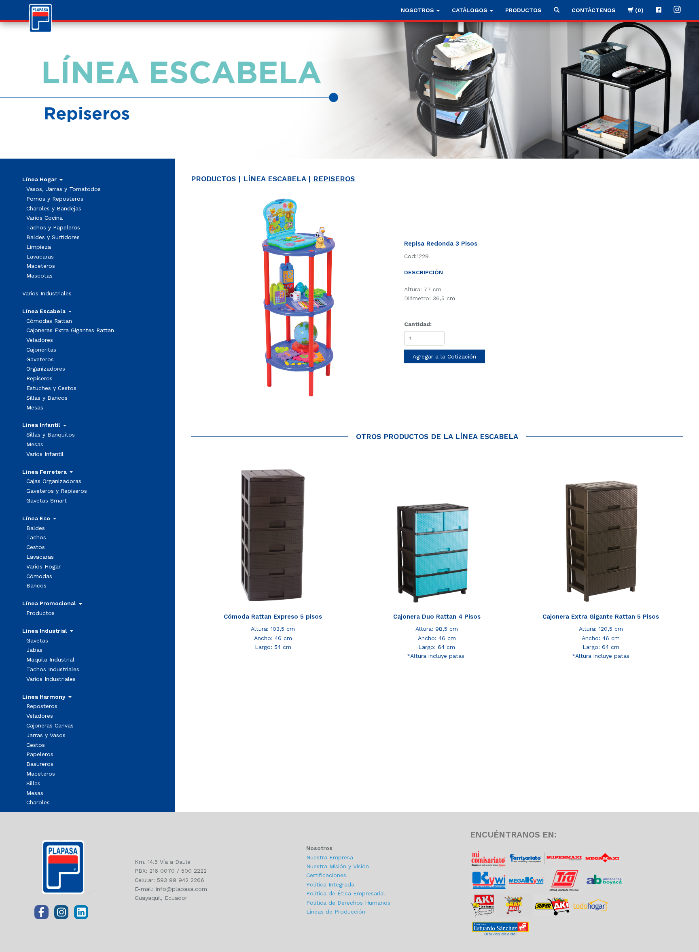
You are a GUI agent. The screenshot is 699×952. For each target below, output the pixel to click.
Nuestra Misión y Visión (337, 866)
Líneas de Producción (335, 911)
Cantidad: (418, 324)
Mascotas (39, 275)
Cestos (35, 547)
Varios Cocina (44, 217)
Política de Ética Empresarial (345, 893)
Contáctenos (594, 10)
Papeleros (39, 754)
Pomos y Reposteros (54, 198)
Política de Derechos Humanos (348, 902)
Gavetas (37, 640)
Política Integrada (330, 884)
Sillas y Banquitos (50, 434)
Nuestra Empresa (329, 857)
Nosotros (418, 10)
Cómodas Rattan (49, 321)
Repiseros (39, 378)
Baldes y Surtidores (53, 237)
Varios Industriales (47, 293)
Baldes (35, 528)
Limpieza (38, 247)
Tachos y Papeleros (53, 227)
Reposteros (41, 706)
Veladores (39, 340)
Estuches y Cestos (51, 388)
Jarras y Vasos (46, 735)
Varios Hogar (43, 566)
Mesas (34, 407)
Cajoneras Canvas (50, 725)
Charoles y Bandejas (53, 208)
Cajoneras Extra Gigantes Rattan (70, 330)
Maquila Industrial (50, 659)
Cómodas (39, 576)
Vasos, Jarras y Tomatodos (63, 189)
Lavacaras (40, 256)
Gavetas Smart (46, 500)
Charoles (38, 802)
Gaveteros (40, 359)
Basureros (39, 764)
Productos (523, 10)
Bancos (36, 585)
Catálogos (470, 10)
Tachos (36, 537)
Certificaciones (326, 875)
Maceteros (40, 266)
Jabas (34, 650)
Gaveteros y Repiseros (56, 491)
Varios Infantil (45, 454)
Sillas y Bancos (47, 397)
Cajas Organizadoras (53, 481)
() (638, 10)
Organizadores (45, 368)
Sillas (33, 783)
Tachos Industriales (52, 669)
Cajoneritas (41, 349)
